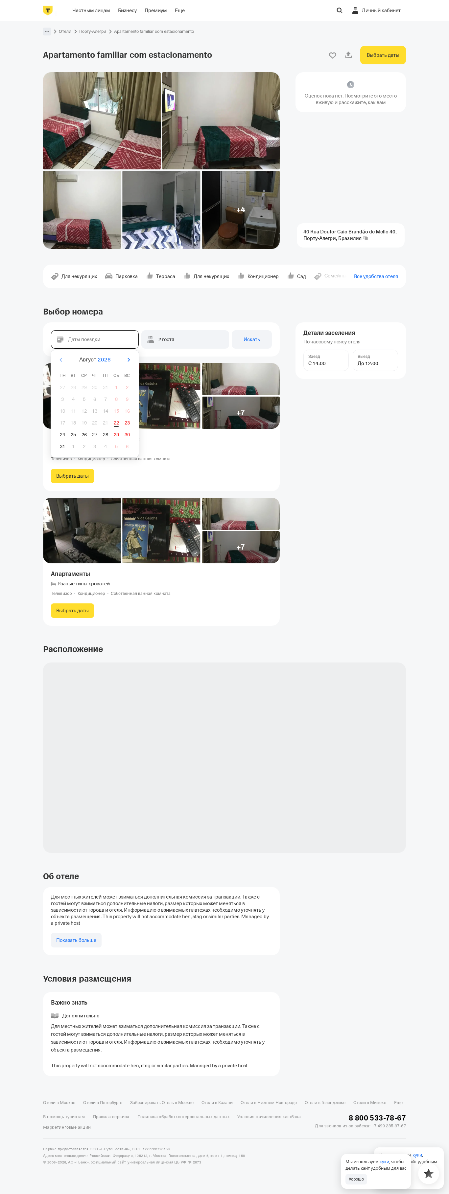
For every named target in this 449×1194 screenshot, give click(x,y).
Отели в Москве (59, 1102)
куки (384, 1161)
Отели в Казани (217, 1102)
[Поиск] (339, 10)
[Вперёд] (128, 360)
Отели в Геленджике (325, 1102)
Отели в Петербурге (102, 1102)
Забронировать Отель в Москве (162, 1102)
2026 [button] (104, 360)
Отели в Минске (369, 1102)
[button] (47, 31)
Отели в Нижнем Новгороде (269, 1102)
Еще (398, 1102)
